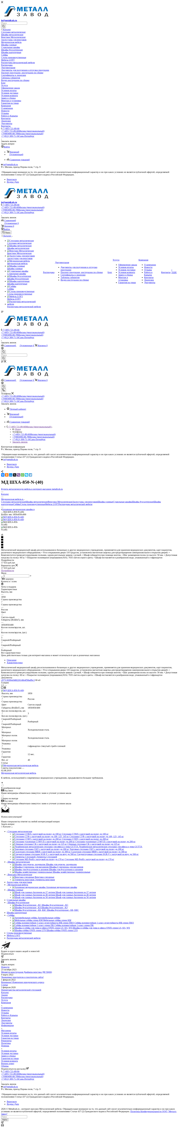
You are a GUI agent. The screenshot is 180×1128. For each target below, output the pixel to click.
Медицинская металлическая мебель (18, 773)
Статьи (4, 985)
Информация (7, 1025)
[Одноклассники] (6, 475)
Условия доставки (9, 1035)
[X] (14, 475)
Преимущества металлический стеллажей (21, 990)
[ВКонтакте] (2, 475)
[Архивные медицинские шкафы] (12, 517)
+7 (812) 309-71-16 (17, 136)
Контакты (6, 1018)
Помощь (5, 1046)
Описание (11, 660)
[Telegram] (30, 475)
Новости (5, 967)
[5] (90, 547)
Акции (4, 995)
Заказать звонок (20, 442)
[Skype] (26, 475)
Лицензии (6, 1020)
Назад (18, 429)
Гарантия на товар (10, 1038)
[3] (90, 542)
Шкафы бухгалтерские (143, 502)
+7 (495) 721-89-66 (10, 128)
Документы (6, 1023)
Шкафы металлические (37, 502)
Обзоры (5, 1066)
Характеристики (15, 662)
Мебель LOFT (52, 504)
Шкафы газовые (105, 502)
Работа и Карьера (9, 1015)
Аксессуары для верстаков (85, 502)
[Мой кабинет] (2, 348)
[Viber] (18, 475)
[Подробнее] (2, 782)
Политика (6, 1043)
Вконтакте (12, 179)
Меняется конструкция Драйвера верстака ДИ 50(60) (26, 972)
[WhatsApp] (22, 475)
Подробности (7, 570)
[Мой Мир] (10, 475)
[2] (90, 540)
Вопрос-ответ (7, 1063)
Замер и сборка (8, 1056)
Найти (4, 1120)
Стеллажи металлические (13, 502)
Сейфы (16, 504)
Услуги (4, 1000)
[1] (90, 537)
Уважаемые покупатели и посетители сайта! (22, 977)
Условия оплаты (9, 1033)
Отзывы (5, 1013)
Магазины (6, 1030)
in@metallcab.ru (9, 20)
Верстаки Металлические (60, 502)
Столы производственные (32, 504)
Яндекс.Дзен (13, 182)
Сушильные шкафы (122, 502)
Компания (6, 1002)
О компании (7, 1007)
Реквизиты (6, 1040)
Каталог (5, 992)
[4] (90, 545)
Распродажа (7, 997)
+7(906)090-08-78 (22, 133)
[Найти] (3, 26)
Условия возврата (9, 1061)
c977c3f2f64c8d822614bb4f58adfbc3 (18, 680)
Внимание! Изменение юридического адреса (22, 982)
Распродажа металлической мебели (75, 504)
